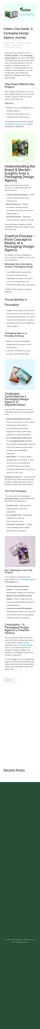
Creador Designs (25, 43)
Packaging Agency (27, 579)
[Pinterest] (25, 828)
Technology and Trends (12, 47)
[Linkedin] (30, 828)
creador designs (17, 45)
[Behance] (20, 828)
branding (7, 45)
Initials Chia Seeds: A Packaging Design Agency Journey (18, 33)
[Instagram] (14, 828)
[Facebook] (9, 828)
